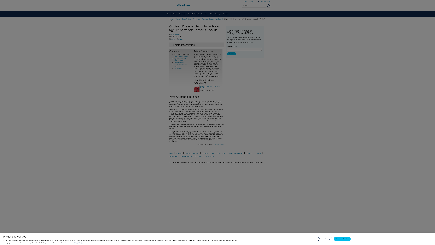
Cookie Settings (325, 239)
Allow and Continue (342, 239)
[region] (217, 239)
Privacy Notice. (79, 243)
